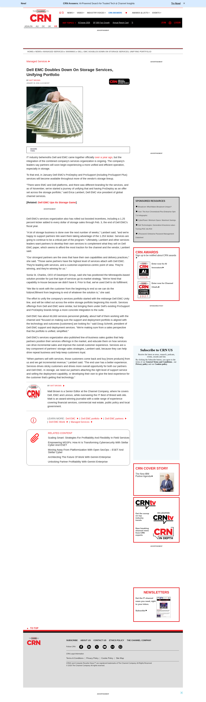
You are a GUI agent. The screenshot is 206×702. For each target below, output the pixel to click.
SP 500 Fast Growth (101, 23)
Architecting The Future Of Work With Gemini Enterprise (79, 457)
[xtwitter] (96, 647)
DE (43, 26)
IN (31, 26)
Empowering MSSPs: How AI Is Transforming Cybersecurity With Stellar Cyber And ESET (88, 443)
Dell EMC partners (114, 418)
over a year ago (103, 157)
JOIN (163, 23)
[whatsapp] (120, 647)
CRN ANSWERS (115, 13)
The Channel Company (139, 640)
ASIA (27, 26)
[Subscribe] (163, 617)
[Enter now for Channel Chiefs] (145, 297)
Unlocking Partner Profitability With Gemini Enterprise (78, 461)
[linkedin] (89, 647)
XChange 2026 (84, 23)
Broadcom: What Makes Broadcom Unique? (155, 207)
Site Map (120, 658)
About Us (85, 640)
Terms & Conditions (75, 658)
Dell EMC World (57, 422)
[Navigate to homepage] (41, 22)
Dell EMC (71, 418)
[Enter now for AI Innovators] (145, 278)
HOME (30, 51)
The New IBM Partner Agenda (143, 475)
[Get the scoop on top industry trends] (163, 518)
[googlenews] (112, 647)
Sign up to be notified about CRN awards (156, 255)
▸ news (37, 51)
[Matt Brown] (33, 397)
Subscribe (140, 610)
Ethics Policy (116, 640)
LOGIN (177, 23)
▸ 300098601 (69, 51)
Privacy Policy (92, 658)
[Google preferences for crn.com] (119, 81)
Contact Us (99, 640)
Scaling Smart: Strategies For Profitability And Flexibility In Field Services (88, 437)
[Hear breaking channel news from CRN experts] (163, 533)
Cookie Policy (107, 658)
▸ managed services (52, 51)
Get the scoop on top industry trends (142, 516)
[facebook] (81, 647)
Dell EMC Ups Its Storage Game (57, 202)
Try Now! (176, 3)
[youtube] (104, 647)
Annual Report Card (121, 23)
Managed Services (36, 61)
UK (49, 26)
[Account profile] (170, 22)
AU (37, 26)
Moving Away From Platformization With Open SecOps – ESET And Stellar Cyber (85, 451)
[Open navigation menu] (61, 13)
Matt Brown (34, 80)
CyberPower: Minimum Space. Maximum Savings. (157, 220)
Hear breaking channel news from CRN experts (142, 531)
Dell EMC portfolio (90, 418)
